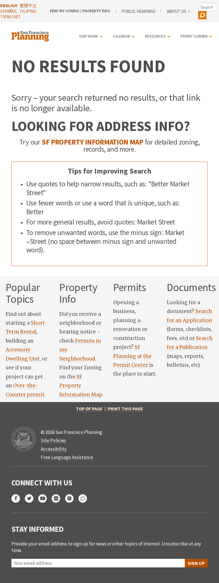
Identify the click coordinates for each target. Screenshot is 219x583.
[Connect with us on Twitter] (31, 498)
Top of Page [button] (89, 408)
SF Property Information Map (92, 142)
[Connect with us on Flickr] (58, 498)
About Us (176, 11)
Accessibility (53, 449)
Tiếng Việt (10, 16)
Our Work (88, 36)
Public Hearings (138, 11)
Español (8, 11)
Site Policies (53, 440)
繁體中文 (28, 5)
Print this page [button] (125, 408)
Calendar (121, 36)
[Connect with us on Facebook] (18, 498)
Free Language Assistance (67, 457)
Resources (155, 36)
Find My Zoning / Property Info (80, 11)
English (8, 5)
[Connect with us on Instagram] (71, 498)
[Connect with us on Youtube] (45, 498)
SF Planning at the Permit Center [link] (132, 356)
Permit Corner (194, 36)
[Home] (30, 33)
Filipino (28, 11)
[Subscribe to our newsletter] (85, 498)
